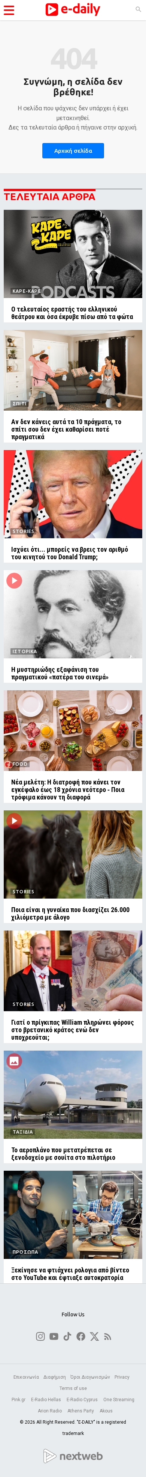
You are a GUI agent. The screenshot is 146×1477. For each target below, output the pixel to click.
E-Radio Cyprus (83, 1399)
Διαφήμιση (54, 1377)
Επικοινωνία (26, 1377)
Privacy (122, 1377)
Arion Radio (50, 1411)
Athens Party (81, 1411)
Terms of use (73, 1388)
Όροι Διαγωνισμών (90, 1377)
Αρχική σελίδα (73, 151)
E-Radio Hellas (46, 1399)
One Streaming (118, 1399)
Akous (106, 1411)
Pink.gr (19, 1399)
